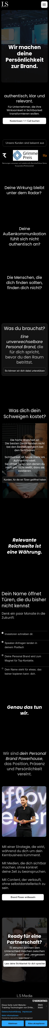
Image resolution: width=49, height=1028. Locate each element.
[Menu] (44, 4)
